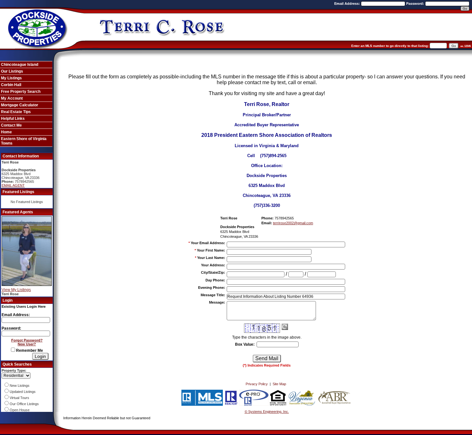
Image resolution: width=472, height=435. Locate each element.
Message (217, 302)
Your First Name (211, 250)
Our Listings (12, 71)
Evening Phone (211, 287)
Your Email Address (208, 243)
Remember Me (29, 350)
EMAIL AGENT (13, 185)
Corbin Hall (11, 85)
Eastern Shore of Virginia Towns (24, 141)
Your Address (213, 265)
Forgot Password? (27, 340)
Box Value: (245, 344)
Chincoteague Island (19, 64)
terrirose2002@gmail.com (293, 223)
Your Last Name (211, 258)
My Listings (11, 78)
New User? (27, 344)
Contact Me (11, 125)
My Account (12, 98)
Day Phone (215, 280)
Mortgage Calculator (19, 105)
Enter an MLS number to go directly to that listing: (390, 46)
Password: (415, 3)
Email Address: (347, 3)
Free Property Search (20, 91)
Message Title (213, 295)
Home (6, 132)
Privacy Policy (257, 384)
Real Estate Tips (16, 112)
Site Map (279, 384)
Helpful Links (13, 118)
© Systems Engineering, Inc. (267, 411)
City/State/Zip (213, 272)
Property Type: (14, 370)
